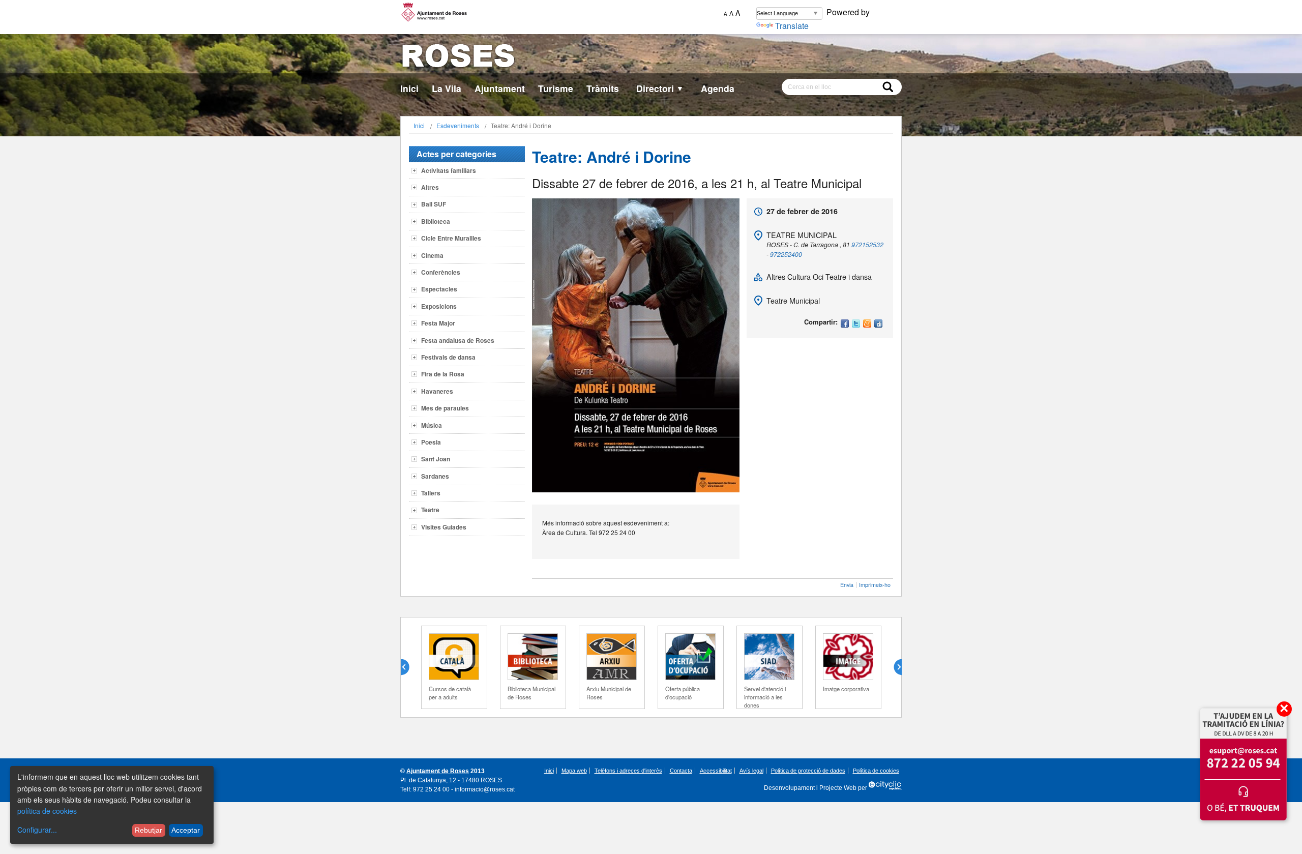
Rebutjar (148, 830)
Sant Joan (435, 458)
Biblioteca (435, 221)
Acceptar (185, 830)
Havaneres (437, 391)
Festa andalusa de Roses (457, 340)
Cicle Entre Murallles (451, 238)
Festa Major (438, 323)
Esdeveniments (457, 125)
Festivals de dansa (448, 357)
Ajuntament (500, 88)
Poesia (431, 442)
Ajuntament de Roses (437, 771)
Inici (409, 88)
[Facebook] (845, 324)
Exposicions (439, 306)
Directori (660, 88)
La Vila (446, 88)
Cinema (432, 255)
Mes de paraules (445, 408)
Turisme (555, 88)
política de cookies (47, 811)
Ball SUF (433, 204)
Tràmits (602, 88)
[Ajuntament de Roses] (651, 57)
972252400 (786, 254)
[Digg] (878, 324)
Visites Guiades (443, 527)
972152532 (867, 244)
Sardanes (435, 476)
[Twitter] (856, 324)
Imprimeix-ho (875, 584)
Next (893, 667)
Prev (409, 667)
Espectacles (439, 288)
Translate (792, 26)
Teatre (430, 509)
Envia (846, 584)
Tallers (430, 492)
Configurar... (37, 829)
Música (431, 425)
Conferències (440, 272)
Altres (430, 187)
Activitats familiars (448, 170)
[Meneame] (867, 324)
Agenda (717, 88)
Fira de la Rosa (442, 373)
